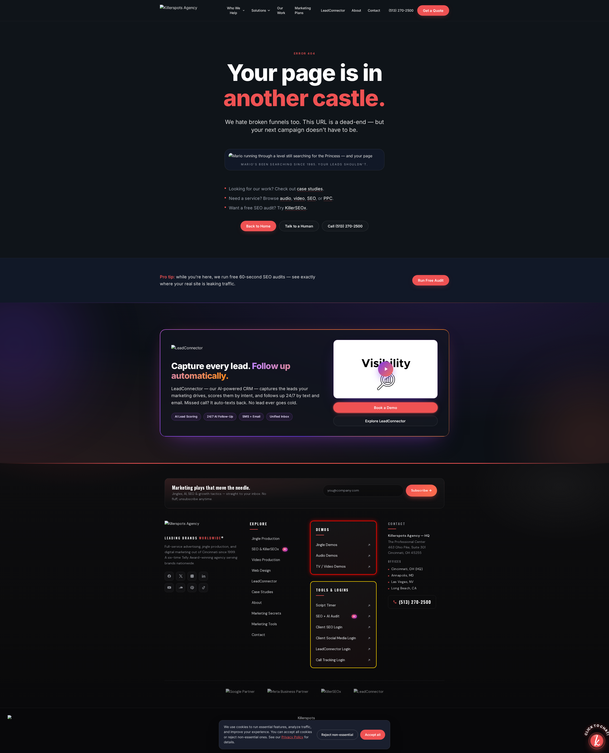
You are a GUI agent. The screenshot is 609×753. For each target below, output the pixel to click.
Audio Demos (327, 555)
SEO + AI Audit (335, 616)
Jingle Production (266, 538)
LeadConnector (333, 10)
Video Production (266, 560)
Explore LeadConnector (385, 420)
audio (285, 198)
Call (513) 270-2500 (345, 226)
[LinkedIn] (203, 576)
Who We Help (233, 10)
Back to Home (258, 226)
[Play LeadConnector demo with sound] (385, 369)
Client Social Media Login (336, 638)
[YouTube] (169, 587)
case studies (310, 188)
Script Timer (326, 605)
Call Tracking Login (330, 660)
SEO (311, 198)
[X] (180, 576)
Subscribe (421, 490)
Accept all (373, 735)
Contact (374, 10)
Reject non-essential (337, 735)
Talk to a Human (299, 226)
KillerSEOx (295, 207)
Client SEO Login (329, 627)
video (299, 198)
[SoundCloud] (180, 587)
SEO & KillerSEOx (269, 549)
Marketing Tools (264, 624)
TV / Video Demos (331, 566)
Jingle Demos (326, 545)
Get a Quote (433, 10)
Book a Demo (385, 407)
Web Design (261, 570)
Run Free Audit (430, 280)
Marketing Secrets (266, 613)
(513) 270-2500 (401, 10)
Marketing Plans (303, 10)
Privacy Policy (292, 737)
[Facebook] (169, 576)
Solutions (258, 10)
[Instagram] (191, 576)
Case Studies (262, 592)
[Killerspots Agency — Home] (188, 10)
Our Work (281, 10)
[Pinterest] (191, 587)
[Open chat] (596, 740)
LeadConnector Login (333, 649)
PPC (328, 198)
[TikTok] (203, 587)
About (356, 10)
